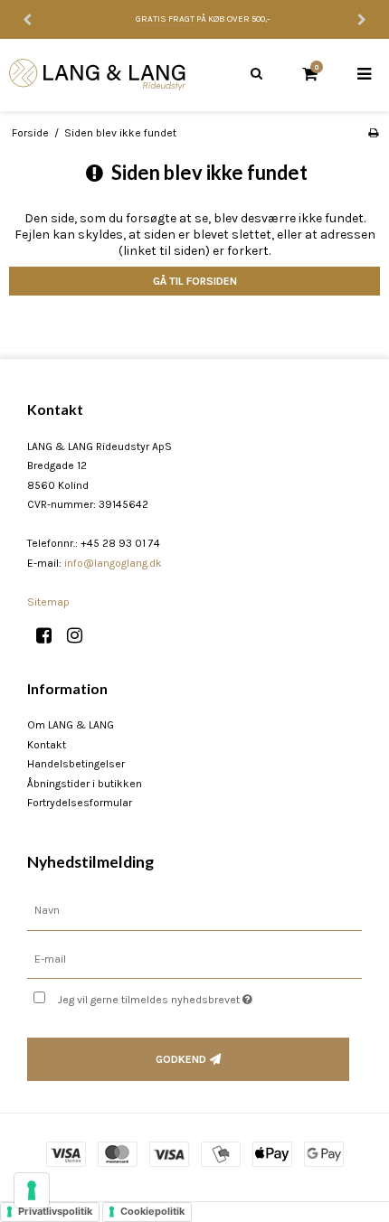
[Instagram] (81, 635)
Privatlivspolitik (55, 1211)
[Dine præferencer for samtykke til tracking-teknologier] (31, 1190)
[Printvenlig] (373, 133)
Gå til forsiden (195, 281)
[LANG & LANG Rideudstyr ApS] (97, 74)
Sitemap (48, 602)
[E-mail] (194, 958)
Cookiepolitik (152, 1211)
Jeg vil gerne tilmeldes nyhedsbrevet (181, 995)
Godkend (181, 1059)
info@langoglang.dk (113, 563)
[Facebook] (50, 635)
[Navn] (194, 909)
